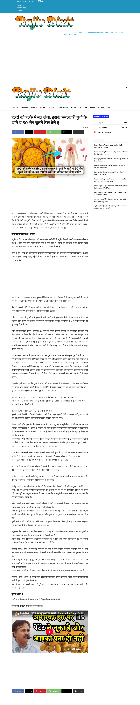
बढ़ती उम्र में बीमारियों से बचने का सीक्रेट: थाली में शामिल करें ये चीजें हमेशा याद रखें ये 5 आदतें (110, 207)
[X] (40, 1)
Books (92, 107)
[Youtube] (42, 1)
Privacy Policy (21, 8)
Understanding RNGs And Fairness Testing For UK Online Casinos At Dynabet (110, 180)
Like (125, 123)
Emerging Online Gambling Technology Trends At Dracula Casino (111, 160)
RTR (108, 107)
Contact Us (20, 5)
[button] (125, 87)
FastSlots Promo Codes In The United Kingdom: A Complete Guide (110, 194)
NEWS (42, 107)
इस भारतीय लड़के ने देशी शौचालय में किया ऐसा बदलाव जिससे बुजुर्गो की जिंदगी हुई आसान (110, 200)
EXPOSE (101, 107)
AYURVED (24, 107)
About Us (20, 10)
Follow (124, 127)
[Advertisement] (51, 44)
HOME (15, 107)
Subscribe (123, 132)
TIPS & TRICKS (63, 107)
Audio (73, 107)
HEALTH (34, 107)
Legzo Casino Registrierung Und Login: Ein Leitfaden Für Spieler (108, 146)
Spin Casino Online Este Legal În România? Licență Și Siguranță (109, 173)
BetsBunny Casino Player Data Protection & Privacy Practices (109, 167)
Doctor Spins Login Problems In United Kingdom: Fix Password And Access (111, 187)
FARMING (83, 107)
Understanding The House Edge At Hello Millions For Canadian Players (111, 153)
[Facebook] (38, 1)
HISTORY (51, 107)
